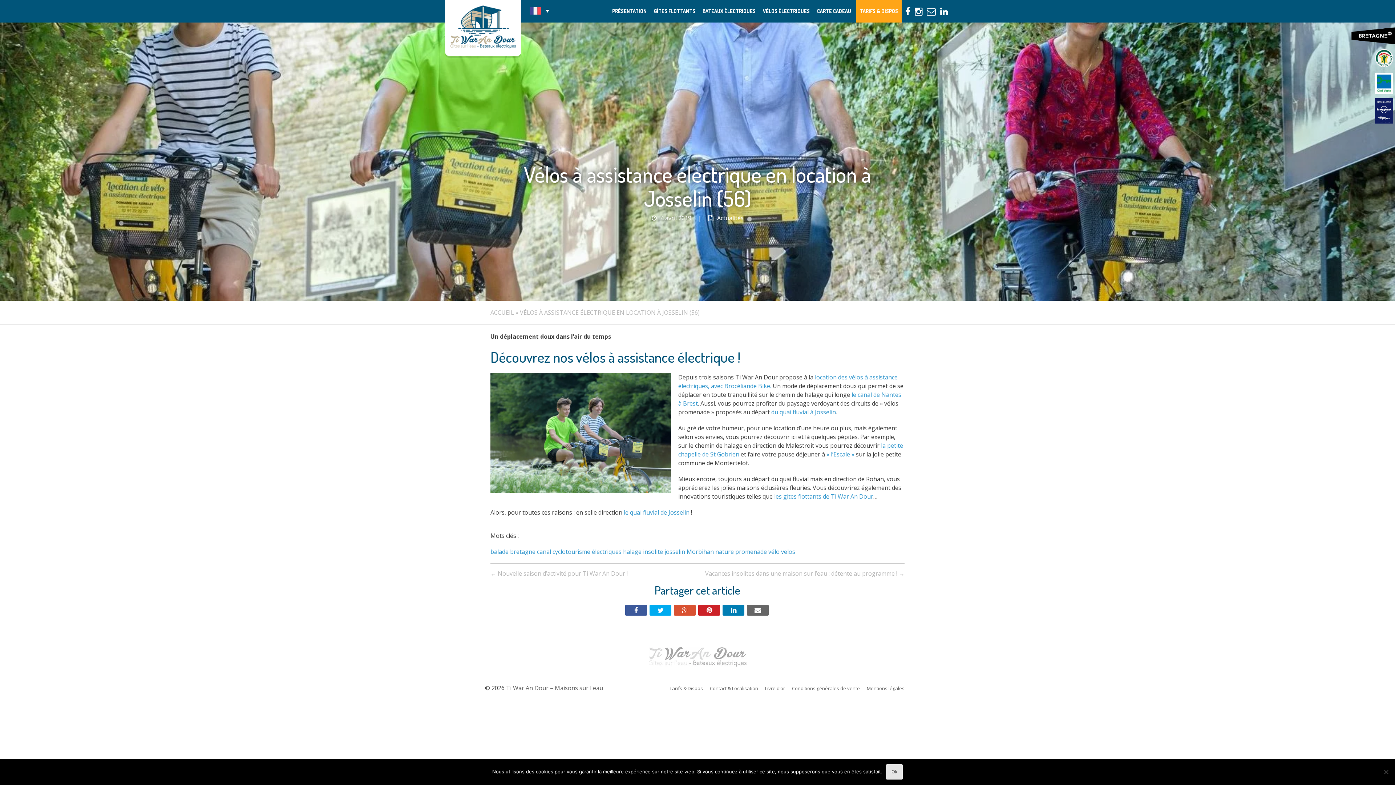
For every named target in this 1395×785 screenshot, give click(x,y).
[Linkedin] (733, 610)
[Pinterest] (709, 610)
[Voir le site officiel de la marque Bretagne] (1373, 36)
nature (724, 552)
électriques (607, 552)
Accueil (502, 313)
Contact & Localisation (734, 688)
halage (632, 552)
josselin (674, 552)
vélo (774, 552)
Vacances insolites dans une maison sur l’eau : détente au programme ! (805, 573)
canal (544, 552)
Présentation (629, 11)
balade (499, 552)
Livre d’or (775, 688)
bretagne (522, 552)
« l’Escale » (840, 454)
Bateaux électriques (729, 11)
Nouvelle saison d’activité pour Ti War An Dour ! (559, 573)
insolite (653, 552)
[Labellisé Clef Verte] (1384, 83)
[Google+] (685, 610)
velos (788, 552)
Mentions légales (886, 688)
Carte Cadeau (834, 11)
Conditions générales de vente (826, 688)
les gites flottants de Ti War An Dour (823, 496)
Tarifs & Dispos (879, 11)
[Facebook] (636, 610)
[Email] (758, 610)
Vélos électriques (786, 11)
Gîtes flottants (674, 11)
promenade (751, 552)
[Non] (1386, 772)
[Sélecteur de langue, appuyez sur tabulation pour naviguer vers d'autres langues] (539, 11)
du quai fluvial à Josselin (803, 412)
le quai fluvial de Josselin (657, 512)
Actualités (730, 218)
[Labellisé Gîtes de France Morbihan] (1384, 58)
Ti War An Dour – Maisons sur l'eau (483, 28)
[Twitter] (660, 610)
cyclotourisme (571, 552)
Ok (894, 772)
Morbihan (700, 552)
